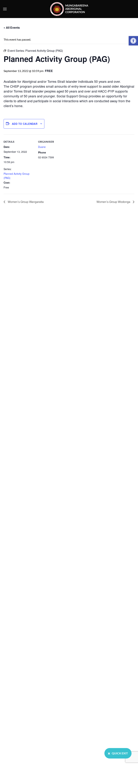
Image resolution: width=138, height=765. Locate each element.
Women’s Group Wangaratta (25, 202)
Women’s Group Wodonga (113, 202)
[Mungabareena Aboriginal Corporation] (69, 9)
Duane (42, 147)
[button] (133, 40)
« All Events (12, 27)
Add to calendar (24, 124)
